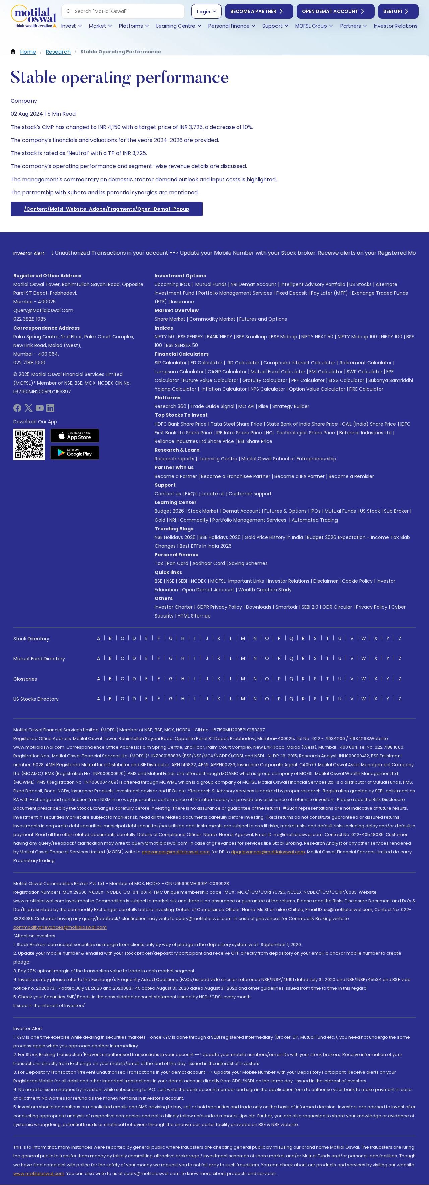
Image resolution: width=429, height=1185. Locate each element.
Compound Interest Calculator (299, 362)
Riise (263, 406)
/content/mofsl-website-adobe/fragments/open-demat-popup (106, 209)
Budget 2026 (169, 511)
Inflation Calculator (223, 389)
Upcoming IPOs (172, 284)
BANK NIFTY (219, 336)
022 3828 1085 (29, 319)
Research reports (174, 458)
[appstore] (75, 436)
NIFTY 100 (391, 336)
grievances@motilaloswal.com (176, 852)
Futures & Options (285, 511)
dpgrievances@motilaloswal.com (268, 852)
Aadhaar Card (208, 563)
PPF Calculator (308, 380)
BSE (158, 581)
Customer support (250, 493)
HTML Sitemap (194, 615)
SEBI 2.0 (310, 607)
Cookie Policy (357, 581)
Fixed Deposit (291, 293)
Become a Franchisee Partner (235, 476)
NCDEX (198, 581)
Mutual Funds (211, 284)
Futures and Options (263, 319)
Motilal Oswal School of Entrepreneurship (288, 458)
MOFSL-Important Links (237, 581)
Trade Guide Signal (212, 406)
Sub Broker (396, 511)
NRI (172, 519)
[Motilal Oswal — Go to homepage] (33, 17)
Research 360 (170, 406)
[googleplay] (75, 453)
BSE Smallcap (251, 336)
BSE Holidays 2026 (220, 537)
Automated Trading (315, 519)
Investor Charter (174, 607)
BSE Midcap (284, 336)
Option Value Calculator (317, 389)
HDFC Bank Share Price (181, 424)
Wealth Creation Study (265, 589)
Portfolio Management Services (235, 293)
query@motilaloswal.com (43, 310)
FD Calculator (206, 362)
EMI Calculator (326, 371)
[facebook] (17, 410)
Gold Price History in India (274, 537)
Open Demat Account (330, 11)
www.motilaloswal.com (38, 1173)
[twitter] (28, 410)
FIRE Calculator (366, 389)
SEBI (182, 581)
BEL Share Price (255, 441)
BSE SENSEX (190, 336)
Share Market (170, 319)
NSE (170, 581)
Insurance (182, 301)
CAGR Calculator (227, 371)
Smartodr (286, 607)
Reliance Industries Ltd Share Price (194, 441)
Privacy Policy (371, 607)
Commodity (194, 519)
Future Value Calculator (210, 380)
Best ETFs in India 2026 (206, 546)
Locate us (213, 493)
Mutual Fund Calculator (278, 371)
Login (203, 11)
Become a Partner (253, 11)
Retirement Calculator (366, 362)
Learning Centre (217, 458)
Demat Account (241, 511)
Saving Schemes (248, 563)
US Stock (370, 511)
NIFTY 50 (164, 336)
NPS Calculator (268, 389)
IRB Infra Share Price (239, 432)
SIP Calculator (171, 362)
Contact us (168, 493)
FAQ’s (191, 493)
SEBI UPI (392, 11)
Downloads (258, 607)
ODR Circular (337, 607)
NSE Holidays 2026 (175, 537)
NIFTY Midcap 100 (357, 336)
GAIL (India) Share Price (369, 424)
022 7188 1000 (29, 362)
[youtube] (40, 410)
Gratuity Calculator (264, 380)
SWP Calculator (364, 371)
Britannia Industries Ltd (365, 432)
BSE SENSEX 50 (182, 345)
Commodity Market (212, 319)
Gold (160, 519)
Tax (159, 563)
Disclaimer (325, 581)
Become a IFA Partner (299, 476)
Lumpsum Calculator (179, 371)
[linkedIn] (50, 410)
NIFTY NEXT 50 (317, 336)
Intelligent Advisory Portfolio (313, 284)
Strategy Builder (290, 406)
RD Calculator (242, 362)
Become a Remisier (351, 476)
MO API (246, 406)
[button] (68, 11)
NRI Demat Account (254, 284)
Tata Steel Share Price (236, 424)
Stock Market (203, 511)
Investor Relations (288, 581)
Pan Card (177, 563)
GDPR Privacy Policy (219, 607)
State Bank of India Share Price (302, 424)
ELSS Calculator (346, 380)
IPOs (316, 511)
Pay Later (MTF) (329, 293)
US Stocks (360, 284)
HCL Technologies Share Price (300, 432)
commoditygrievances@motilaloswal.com (60, 927)
